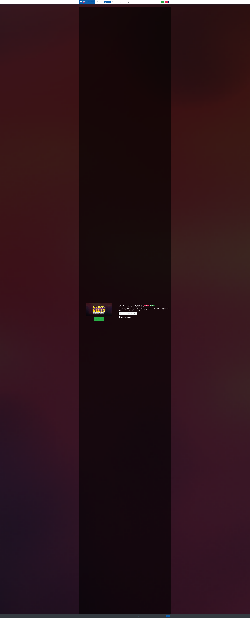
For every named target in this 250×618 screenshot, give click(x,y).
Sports (123, 2)
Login (166, 1)
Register (162, 1)
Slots (108, 2)
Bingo (115, 2)
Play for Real (99, 319)
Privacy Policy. (138, 616)
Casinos (121, 313)
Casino (100, 2)
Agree (168, 616)
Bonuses (132, 2)
